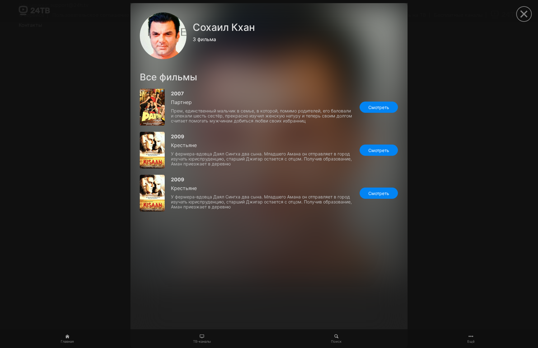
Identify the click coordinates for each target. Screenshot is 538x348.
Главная (67, 341)
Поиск (336, 341)
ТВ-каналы (202, 341)
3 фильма (204, 39)
